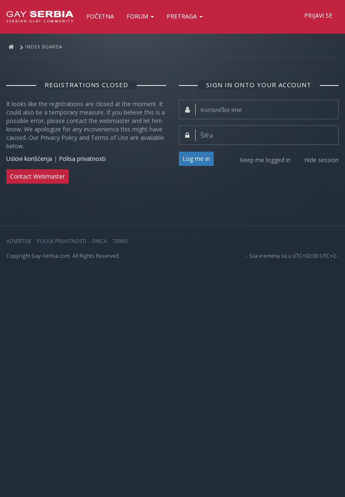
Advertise (18, 241)
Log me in (196, 159)
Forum (138, 16)
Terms (120, 241)
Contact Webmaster (37, 176)
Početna (100, 16)
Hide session (321, 160)
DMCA (99, 241)
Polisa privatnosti (82, 159)
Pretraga (183, 16)
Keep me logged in (265, 160)
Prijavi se (318, 15)
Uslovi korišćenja (29, 159)
